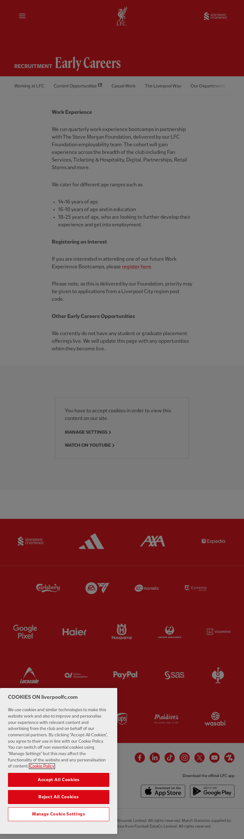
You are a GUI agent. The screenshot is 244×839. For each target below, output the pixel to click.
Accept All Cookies (58, 780)
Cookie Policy (42, 766)
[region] (58, 761)
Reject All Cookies (58, 797)
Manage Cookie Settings (58, 814)
